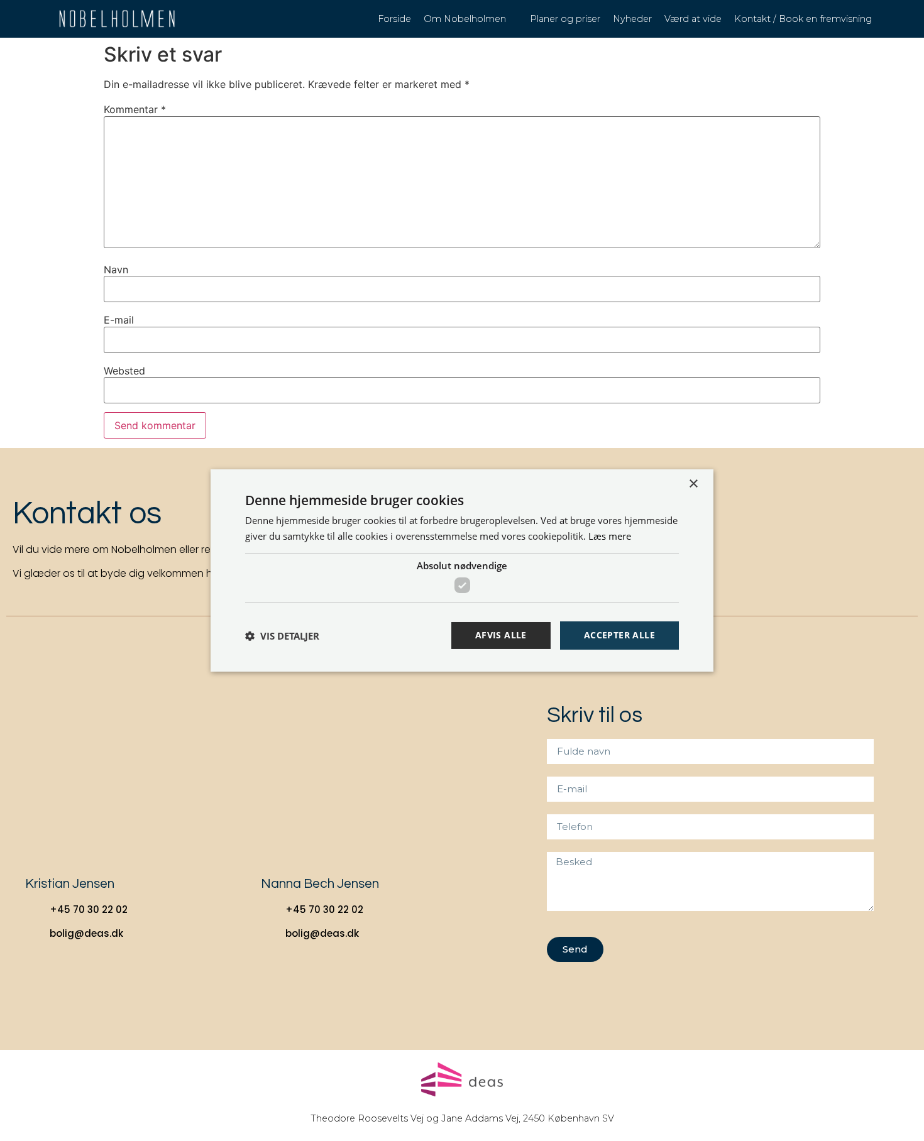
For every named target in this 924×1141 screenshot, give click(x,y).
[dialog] (462, 570)
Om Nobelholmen (465, 19)
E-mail (119, 320)
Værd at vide (693, 19)
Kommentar (135, 109)
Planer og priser (565, 19)
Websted (124, 371)
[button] (282, 636)
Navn (116, 270)
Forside (394, 19)
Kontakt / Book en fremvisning (803, 19)
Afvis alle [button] (501, 635)
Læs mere (609, 536)
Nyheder (632, 19)
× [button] (693, 484)
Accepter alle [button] (619, 635)
